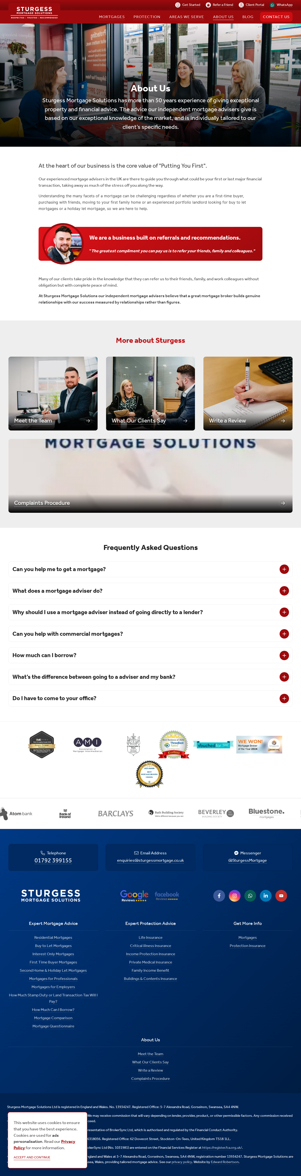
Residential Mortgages (53, 937)
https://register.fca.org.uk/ (222, 1147)
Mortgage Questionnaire (53, 1026)
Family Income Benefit (150, 970)
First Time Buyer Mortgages (53, 962)
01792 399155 (53, 860)
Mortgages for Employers (53, 986)
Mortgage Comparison (53, 1017)
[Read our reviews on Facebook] (167, 896)
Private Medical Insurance (150, 962)
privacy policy (182, 1162)
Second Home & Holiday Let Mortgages (53, 970)
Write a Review (150, 1070)
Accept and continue (32, 1157)
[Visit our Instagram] (235, 896)
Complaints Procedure (150, 1078)
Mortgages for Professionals (53, 978)
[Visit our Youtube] (281, 896)
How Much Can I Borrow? (53, 1009)
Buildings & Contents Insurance (150, 978)
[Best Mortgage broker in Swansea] (150, 775)
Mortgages (247, 937)
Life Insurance (150, 937)
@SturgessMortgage (247, 860)
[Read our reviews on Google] (134, 895)
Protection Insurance (247, 945)
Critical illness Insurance (150, 945)
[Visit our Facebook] (219, 896)
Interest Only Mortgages (53, 953)
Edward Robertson (225, 1162)
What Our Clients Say (150, 1062)
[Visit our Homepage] (34, 13)
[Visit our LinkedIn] (266, 896)
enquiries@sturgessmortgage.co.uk (150, 860)
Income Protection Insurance (150, 953)
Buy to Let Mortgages (53, 945)
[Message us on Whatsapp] (250, 896)
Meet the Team (150, 1053)
